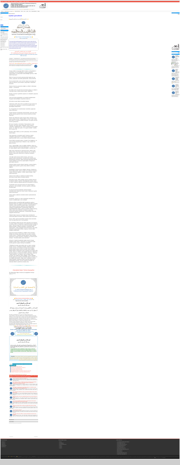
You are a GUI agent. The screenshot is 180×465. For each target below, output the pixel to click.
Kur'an (24, 11)
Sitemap (12, 1)
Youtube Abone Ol (11, 374)
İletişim (9, 1)
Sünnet (27, 11)
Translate (7, 29)
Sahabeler (3, 444)
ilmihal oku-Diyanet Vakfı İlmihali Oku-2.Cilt (177, 92)
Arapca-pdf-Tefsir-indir (120, 446)
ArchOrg (24, 1)
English (38, 11)
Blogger (164, 457)
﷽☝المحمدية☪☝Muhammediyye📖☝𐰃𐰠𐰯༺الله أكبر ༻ (13, 456)
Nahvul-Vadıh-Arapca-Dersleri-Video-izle (3, 42)
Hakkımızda (5, 1)
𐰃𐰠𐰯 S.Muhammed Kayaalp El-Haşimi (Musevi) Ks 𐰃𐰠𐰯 (23, 53)
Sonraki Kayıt (11, 436)
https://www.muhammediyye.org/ (23, 298)
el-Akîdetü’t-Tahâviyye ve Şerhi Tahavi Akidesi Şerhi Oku (177, 85)
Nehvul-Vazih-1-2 (2, 44)
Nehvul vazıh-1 (119, 450)
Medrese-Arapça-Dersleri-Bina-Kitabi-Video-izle (4, 40)
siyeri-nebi (3, 446)
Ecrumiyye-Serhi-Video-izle (4, 38)
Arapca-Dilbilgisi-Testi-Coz (4, 33)
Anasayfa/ (11, 58)
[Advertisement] (176, 29)
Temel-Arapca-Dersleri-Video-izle (121, 452)
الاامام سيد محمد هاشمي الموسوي (23, 51)
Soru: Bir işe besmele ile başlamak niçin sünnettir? (20, 378)
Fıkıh (30, 11)
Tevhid (22, 11)
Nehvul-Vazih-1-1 (2, 43)
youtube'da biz (20, 1)
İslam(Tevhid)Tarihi (34, 11)
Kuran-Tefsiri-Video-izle (62, 444)
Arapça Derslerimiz (17, 11)
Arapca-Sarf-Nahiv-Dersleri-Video (121, 444)
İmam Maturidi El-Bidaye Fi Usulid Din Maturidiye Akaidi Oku (177, 78)
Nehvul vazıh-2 (119, 451)
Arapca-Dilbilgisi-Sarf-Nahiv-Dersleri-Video (4, 32)
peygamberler (3, 445)
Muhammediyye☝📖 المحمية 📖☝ (9, 11)
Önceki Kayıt (36, 436)
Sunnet (60, 445)
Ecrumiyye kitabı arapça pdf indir (177, 63)
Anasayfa (2, 1)
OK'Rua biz (27, 1)
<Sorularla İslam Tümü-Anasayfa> (23, 270)
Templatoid (33, 456)
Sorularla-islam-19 (17, 58)
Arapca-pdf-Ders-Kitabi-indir (120, 445)
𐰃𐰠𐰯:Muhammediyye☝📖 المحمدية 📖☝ (21, 374)
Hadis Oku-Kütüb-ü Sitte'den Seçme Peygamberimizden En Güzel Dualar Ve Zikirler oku (175, 71)
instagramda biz (16, 1)
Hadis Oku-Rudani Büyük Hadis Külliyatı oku (177, 56)
